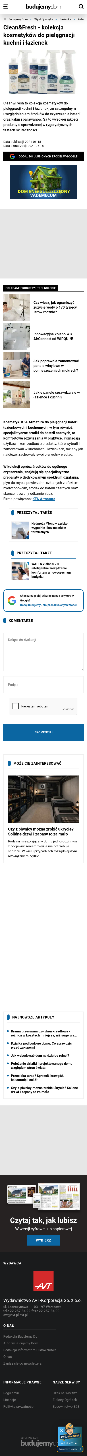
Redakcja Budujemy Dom (21, 1336)
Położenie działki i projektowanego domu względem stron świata (41, 1066)
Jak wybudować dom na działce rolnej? (40, 1056)
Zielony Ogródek (65, 1400)
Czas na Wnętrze (65, 1393)
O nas (7, 1357)
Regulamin (11, 1393)
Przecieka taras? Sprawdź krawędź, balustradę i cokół (37, 1078)
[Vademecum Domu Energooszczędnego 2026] (43, 182)
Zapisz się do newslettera (22, 1363)
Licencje (9, 1400)
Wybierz (43, 1240)
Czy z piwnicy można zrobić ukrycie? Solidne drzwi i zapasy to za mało (44, 1090)
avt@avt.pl (11, 1315)
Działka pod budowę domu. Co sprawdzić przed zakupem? (41, 1045)
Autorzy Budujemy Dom (20, 1343)
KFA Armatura (44, 499)
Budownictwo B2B (66, 1407)
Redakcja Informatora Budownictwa (29, 1350)
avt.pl (24, 1315)
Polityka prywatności (18, 1407)
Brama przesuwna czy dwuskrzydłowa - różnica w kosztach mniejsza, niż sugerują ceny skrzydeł (42, 1033)
